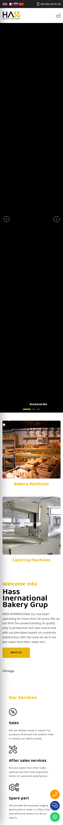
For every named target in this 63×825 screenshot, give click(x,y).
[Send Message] (55, 817)
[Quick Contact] (55, 806)
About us (16, 653)
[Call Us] (55, 794)
